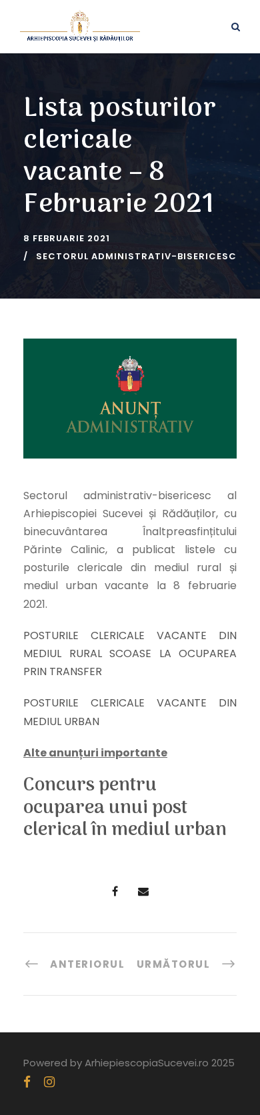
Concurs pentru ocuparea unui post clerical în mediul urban (125, 808)
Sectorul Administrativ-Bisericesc (136, 256)
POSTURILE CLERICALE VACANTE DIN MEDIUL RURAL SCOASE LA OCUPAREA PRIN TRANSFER (130, 653)
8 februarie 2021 (66, 238)
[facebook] (27, 1082)
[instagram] (49, 1082)
